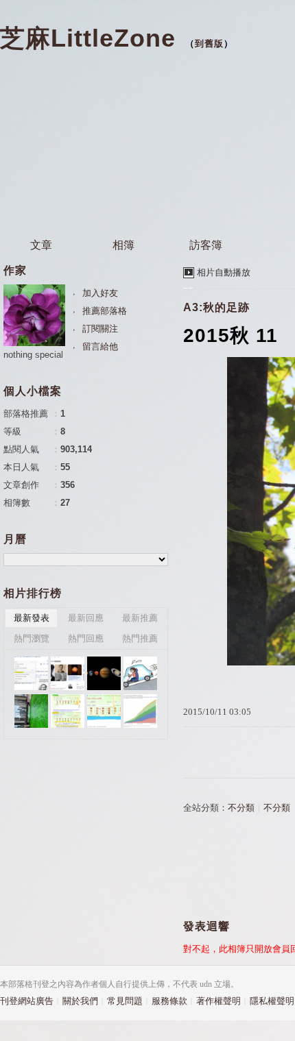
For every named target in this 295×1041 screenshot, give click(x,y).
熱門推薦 (140, 638)
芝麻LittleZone (88, 38)
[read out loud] (31, 673)
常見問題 (125, 1001)
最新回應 (86, 618)
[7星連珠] (104, 673)
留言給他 (100, 346)
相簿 (123, 245)
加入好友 (100, 293)
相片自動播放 (223, 272)
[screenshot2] (67, 711)
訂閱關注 (100, 328)
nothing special (33, 355)
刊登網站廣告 (27, 1001)
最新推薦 (140, 618)
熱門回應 (86, 638)
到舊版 (209, 43)
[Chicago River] (31, 711)
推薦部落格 (104, 311)
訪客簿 (205, 245)
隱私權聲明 (272, 1001)
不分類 (241, 808)
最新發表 (31, 618)
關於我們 (80, 1001)
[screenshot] (104, 711)
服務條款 (169, 1001)
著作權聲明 (218, 1001)
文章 (41, 245)
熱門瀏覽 (31, 638)
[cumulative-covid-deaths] (140, 711)
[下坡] (140, 673)
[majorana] (67, 673)
